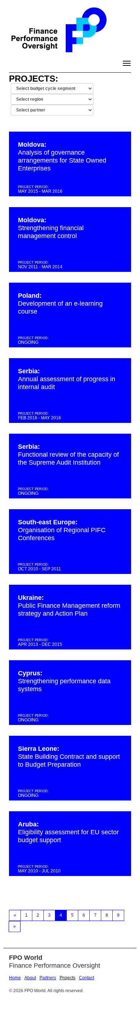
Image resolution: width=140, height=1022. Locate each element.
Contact (86, 977)
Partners (47, 977)
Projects (67, 977)
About (30, 977)
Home (15, 977)
